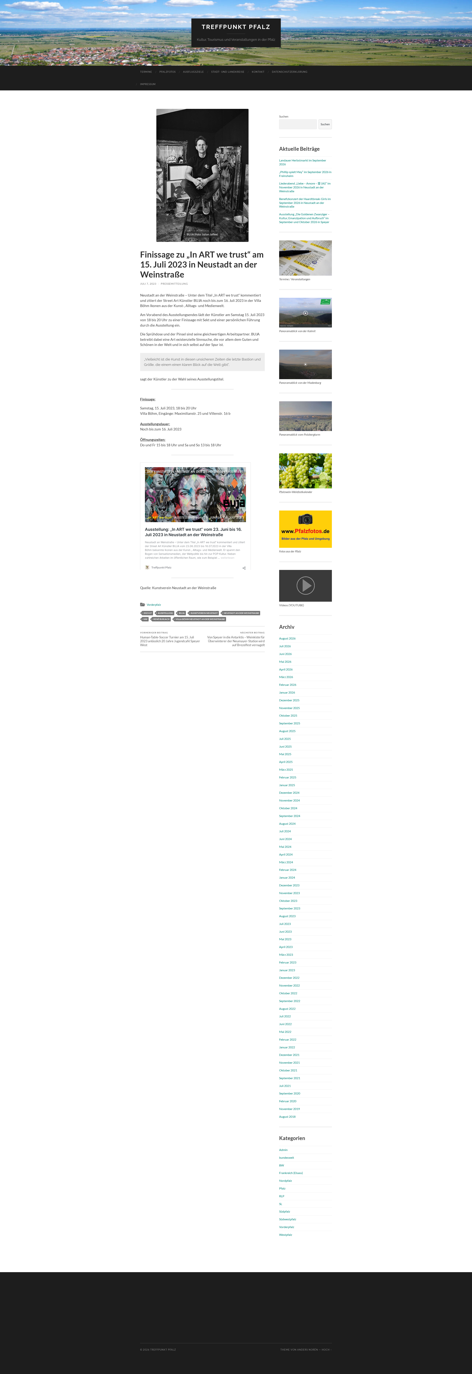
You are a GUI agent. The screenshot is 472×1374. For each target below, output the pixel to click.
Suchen (283, 116)
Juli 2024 (285, 831)
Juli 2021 (285, 1085)
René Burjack (161, 619)
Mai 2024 (285, 846)
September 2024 (289, 816)
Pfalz (282, 1188)
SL (280, 1204)
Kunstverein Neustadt (204, 613)
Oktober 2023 (288, 900)
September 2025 (289, 723)
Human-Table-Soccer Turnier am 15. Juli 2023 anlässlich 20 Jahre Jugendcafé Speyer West (170, 639)
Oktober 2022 (288, 993)
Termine (146, 71)
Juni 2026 (285, 654)
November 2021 (289, 1062)
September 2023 (289, 908)
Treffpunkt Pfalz (236, 26)
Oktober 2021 (288, 1070)
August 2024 (287, 823)
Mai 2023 (285, 939)
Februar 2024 (287, 869)
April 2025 (286, 761)
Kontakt (258, 71)
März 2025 (286, 769)
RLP (281, 1196)
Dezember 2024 (289, 792)
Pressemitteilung (174, 283)
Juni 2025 (285, 746)
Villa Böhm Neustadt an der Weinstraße (200, 619)
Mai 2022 (285, 1031)
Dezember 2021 (289, 1054)
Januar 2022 (287, 1047)
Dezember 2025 (289, 700)
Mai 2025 (285, 754)
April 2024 (286, 854)
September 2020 (289, 1093)
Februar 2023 (287, 962)
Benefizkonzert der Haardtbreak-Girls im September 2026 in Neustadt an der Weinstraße (305, 202)
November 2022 (289, 985)
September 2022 (289, 1001)
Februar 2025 (287, 777)
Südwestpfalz (287, 1219)
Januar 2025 (287, 785)
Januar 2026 (287, 692)
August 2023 (287, 916)
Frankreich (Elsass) (291, 1173)
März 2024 (286, 862)
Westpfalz (285, 1234)
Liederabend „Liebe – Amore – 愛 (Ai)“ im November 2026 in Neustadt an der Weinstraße (305, 187)
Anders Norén (307, 1349)
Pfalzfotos (167, 71)
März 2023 (286, 954)
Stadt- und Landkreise (227, 71)
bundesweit (286, 1157)
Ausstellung (165, 613)
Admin (283, 1149)
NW (145, 619)
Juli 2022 (285, 1016)
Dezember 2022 (289, 977)
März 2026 (286, 677)
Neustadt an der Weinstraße (241, 613)
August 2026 (287, 638)
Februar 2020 (287, 1101)
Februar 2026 (287, 684)
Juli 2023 (285, 923)
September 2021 (289, 1078)
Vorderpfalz (154, 604)
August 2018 (287, 1116)
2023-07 (147, 613)
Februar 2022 (287, 1039)
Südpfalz (284, 1211)
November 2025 (289, 708)
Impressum (148, 84)
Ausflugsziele (193, 71)
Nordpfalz (285, 1180)
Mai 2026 (285, 661)
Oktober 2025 (288, 715)
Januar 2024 (287, 877)
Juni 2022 (285, 1024)
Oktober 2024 (288, 808)
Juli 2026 (285, 646)
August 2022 (287, 1008)
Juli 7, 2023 (148, 283)
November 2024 (289, 800)
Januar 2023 (287, 970)
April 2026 (286, 669)
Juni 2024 (285, 839)
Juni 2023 (285, 931)
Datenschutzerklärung (290, 71)
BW (281, 1165)
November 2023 (289, 893)
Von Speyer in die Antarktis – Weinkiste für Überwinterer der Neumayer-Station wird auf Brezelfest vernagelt (236, 639)
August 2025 (287, 731)
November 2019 (289, 1109)
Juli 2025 (285, 738)
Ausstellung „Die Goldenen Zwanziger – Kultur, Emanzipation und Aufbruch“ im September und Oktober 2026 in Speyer (304, 218)
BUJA (182, 613)
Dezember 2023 (289, 885)
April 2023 (286, 947)
